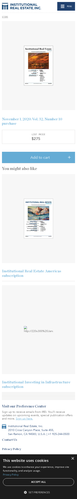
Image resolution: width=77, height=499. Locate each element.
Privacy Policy (11, 449)
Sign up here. (24, 419)
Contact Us (9, 439)
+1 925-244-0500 (58, 434)
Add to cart (40, 157)
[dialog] (38, 476)
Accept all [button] (38, 482)
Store (5, 17)
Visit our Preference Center (24, 406)
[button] (38, 492)
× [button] (72, 458)
